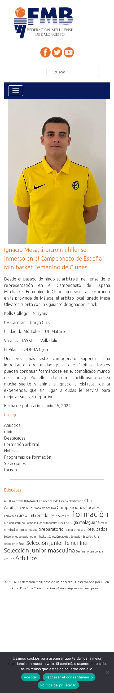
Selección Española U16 (85, 536)
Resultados (96, 529)
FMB (68, 515)
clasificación (76, 501)
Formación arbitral (21, 444)
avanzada (17, 501)
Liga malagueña (85, 522)
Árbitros (26, 557)
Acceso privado (91, 588)
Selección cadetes (59, 536)
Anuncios (12, 425)
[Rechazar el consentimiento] (107, 672)
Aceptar (30, 677)
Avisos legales (67, 588)
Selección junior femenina (57, 543)
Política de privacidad (58, 685)
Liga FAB (63, 522)
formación (90, 514)
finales (60, 515)
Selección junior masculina (39, 550)
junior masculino (14, 522)
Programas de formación (27, 457)
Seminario (82, 551)
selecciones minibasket (33, 536)
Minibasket (11, 529)
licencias (31, 522)
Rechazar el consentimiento (69, 677)
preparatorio (51, 529)
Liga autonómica (47, 522)
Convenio (10, 515)
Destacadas (14, 438)
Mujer (23, 529)
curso (22, 515)
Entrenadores (41, 515)
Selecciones (15, 463)
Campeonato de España (53, 501)
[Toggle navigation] (15, 90)
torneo (10, 469)
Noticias (11, 450)
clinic (8, 431)
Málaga (32, 529)
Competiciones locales (78, 507)
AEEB (7, 501)
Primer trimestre (75, 529)
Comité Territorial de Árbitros (38, 508)
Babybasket (31, 501)
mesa (104, 522)
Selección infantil (14, 543)
